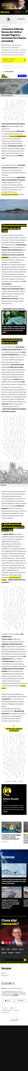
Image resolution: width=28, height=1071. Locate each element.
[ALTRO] (5, 811)
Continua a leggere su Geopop (14, 730)
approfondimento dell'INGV (9, 194)
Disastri (17, 952)
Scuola (21, 949)
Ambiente (11, 952)
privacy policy (4, 1007)
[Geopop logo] (5, 12)
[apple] (7, 1000)
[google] (20, 1000)
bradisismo (5, 257)
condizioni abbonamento (6, 1010)
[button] (23, 12)
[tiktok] (2, 983)
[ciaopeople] (14, 1020)
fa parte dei (18, 136)
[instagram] (6, 983)
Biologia (3, 952)
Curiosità (14, 949)
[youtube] (9, 983)
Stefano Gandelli (10, 799)
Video (8, 949)
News (3, 949)
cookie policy (12, 1007)
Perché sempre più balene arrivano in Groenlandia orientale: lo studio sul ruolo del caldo (13, 881)
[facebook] (13, 983)
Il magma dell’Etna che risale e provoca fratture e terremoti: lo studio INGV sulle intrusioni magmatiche (10, 904)
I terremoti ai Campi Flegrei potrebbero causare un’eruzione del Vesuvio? (11, 837)
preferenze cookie (5, 1012)
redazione (16, 1010)
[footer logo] (14, 968)
